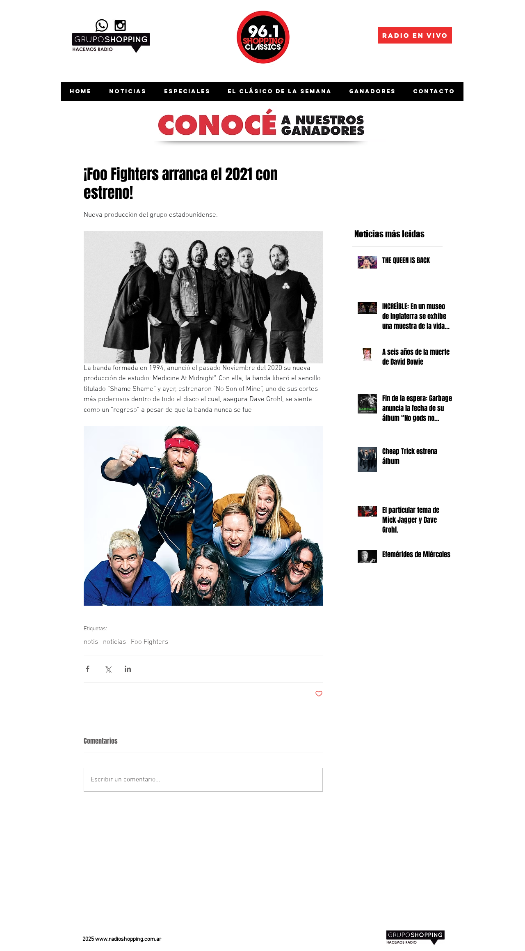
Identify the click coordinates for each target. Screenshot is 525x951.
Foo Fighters (149, 642)
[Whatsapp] (102, 25)
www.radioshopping (119, 939)
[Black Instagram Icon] (120, 25)
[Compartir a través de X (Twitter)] (108, 669)
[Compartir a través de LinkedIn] (128, 669)
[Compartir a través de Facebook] (87, 669)
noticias (114, 642)
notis (91, 642)
